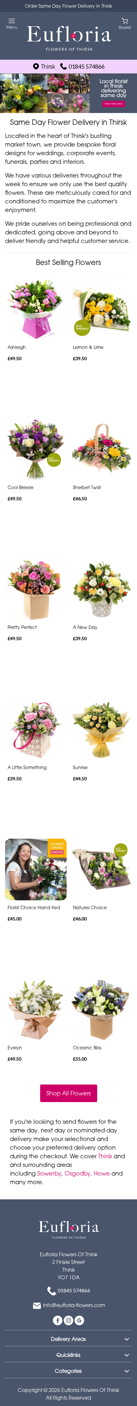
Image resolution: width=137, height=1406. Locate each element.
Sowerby (49, 1173)
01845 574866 (86, 66)
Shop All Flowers (69, 1093)
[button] (68, 1338)
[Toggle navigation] (12, 24)
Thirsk (105, 1156)
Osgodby (77, 1173)
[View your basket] (125, 23)
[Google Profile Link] (79, 1320)
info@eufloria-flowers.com (74, 1305)
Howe (102, 1173)
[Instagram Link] (69, 1320)
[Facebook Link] (58, 1320)
